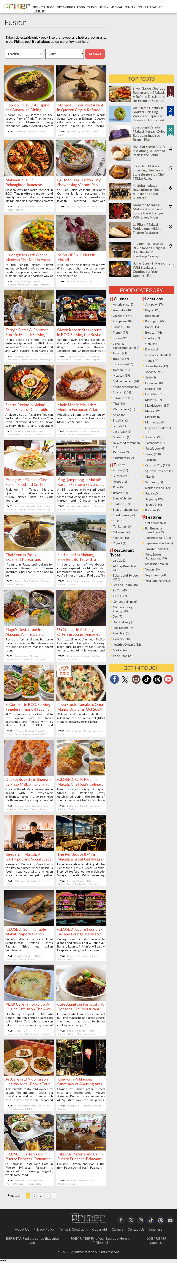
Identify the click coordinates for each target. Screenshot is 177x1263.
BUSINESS (38, 7)
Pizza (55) (119, 487)
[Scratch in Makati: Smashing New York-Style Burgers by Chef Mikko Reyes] (120, 179)
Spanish (72, 659)
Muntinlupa (46, 359)
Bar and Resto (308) (126, 584)
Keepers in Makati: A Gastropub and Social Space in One (28, 859)
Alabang (85, 581)
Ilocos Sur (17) (154, 372)
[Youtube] (168, 680)
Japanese (21, 209)
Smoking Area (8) (156, 564)
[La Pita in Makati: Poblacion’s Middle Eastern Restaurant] (120, 237)
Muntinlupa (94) (155, 422)
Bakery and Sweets (35, 431)
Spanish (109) (122, 392)
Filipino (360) (121, 327)
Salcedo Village (75, 881)
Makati (37, 281)
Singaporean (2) (123, 458)
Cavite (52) (152, 338)
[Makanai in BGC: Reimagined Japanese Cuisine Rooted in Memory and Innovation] (29, 175)
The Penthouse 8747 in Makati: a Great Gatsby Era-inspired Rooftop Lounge (80, 859)
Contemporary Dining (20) (123, 609)
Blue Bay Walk (31, 581)
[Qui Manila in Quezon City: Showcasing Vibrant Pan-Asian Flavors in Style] (81, 175)
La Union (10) (154, 383)
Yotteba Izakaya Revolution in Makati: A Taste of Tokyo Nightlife (148, 191)
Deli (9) (117, 616)
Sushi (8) (118, 521)
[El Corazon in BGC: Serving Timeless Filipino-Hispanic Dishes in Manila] (29, 699)
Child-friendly (13, 434)
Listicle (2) (119, 560)
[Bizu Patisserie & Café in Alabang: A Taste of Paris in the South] (120, 159)
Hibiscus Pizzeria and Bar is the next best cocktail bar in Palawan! (81, 1165)
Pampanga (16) (155, 443)
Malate (71, 955)
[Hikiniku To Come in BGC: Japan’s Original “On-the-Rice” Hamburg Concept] (120, 256)
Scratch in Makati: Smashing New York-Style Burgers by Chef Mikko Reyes (149, 172)
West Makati (83, 506)
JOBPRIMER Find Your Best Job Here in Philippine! (100, 1240)
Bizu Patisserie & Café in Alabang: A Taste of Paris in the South (149, 150)
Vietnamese (90, 1034)
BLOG (50, 7)
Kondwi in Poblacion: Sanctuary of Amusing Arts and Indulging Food (79, 1084)
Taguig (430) (153, 504)
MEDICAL (116, 7)
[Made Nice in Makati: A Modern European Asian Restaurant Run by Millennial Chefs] (81, 400)
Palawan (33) (153, 437)
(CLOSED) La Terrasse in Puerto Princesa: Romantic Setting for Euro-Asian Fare (28, 1159)
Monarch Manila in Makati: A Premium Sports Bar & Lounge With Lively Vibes (148, 211)
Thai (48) (119, 403)
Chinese (77, 359)
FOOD (81, 7)
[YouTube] (170, 1220)
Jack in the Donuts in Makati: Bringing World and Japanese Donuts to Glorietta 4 (148, 114)
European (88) (122, 321)
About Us (22, 1229)
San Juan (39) (154, 482)
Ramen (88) (120, 492)
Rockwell (72, 431)
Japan (18, 1030)
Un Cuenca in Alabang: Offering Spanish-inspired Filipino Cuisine (79, 634)
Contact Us (136, 1229)
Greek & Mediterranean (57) (126, 345)
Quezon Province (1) (159, 471)
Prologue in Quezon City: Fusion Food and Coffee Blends (26, 484)
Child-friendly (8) (156, 523)
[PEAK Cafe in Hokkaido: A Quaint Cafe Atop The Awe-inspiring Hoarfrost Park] (29, 999)
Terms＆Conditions (73, 1229)
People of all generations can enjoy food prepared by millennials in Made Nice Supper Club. (81, 418)
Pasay (18, 581)
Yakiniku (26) (121, 532)
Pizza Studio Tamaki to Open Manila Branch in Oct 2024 (80, 707)
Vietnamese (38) (124, 409)
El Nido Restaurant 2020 (28, 1105)
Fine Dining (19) (123, 627)
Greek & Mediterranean (80, 434)
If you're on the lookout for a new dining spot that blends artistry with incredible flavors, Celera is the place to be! (81, 270)
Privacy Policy (44, 1229)
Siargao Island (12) (157, 488)
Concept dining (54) (126, 601)
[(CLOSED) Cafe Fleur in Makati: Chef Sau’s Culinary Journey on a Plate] (81, 774)
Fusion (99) (120, 338)
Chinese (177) (122, 315)
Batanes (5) (153, 510)
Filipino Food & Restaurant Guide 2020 (26, 734)
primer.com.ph (84, 1251)
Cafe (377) (120, 596)
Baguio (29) (152, 310)
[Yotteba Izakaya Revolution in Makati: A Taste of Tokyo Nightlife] (120, 198)
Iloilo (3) (150, 377)
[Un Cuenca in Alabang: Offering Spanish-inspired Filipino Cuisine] (81, 625)
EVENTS (142, 7)
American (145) (123, 304)
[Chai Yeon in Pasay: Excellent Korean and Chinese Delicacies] (29, 550)
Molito (96, 656)
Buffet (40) (120, 590)
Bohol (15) (152, 327)
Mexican (45, 284)
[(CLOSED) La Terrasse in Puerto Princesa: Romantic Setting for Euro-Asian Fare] (29, 1149)
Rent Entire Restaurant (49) (156, 556)
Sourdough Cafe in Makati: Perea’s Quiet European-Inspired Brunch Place (149, 133)
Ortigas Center (40, 806)
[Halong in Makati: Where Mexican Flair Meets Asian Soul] (29, 250)
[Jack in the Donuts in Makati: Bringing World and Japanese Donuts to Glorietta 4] (120, 120)
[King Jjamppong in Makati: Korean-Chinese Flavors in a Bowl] (81, 475)
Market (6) (120, 650)
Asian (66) (119, 415)
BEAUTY (130, 7)
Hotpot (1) (120, 481)
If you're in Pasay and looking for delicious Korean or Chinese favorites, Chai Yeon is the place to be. (29, 570)
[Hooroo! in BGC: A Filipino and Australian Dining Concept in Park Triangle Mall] (29, 100)
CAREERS (39, 11)
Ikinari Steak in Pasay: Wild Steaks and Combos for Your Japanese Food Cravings (149, 271)
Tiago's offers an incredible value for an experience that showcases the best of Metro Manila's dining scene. (29, 644)
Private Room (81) (157, 549)
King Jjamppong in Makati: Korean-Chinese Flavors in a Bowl (80, 484)
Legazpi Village (23, 281)
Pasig (70, 1030)
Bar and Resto (13, 659)
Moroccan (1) (121, 437)
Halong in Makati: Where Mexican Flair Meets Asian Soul (27, 259)
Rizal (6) (150, 476)
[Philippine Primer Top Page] (16, 12)
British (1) (119, 426)
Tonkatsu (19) (122, 526)
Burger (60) (120, 470)
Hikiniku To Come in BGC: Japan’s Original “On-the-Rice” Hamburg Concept (149, 250)
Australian (20, 131)
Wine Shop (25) (123, 656)
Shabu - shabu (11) (125, 509)
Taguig (19, 206)
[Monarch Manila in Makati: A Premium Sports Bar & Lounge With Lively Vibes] (120, 218)
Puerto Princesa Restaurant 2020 (23, 1183)
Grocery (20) (121, 639)
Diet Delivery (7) (123, 622)
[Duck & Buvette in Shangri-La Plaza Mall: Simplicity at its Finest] (29, 774)
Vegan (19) (152, 569)
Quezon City (73, 131)
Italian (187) (121, 358)
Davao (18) (152, 349)
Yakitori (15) (121, 537)
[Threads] (157, 683)
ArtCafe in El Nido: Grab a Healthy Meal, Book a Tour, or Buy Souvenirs (28, 1084)
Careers (117, 1229)
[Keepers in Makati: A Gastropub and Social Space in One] (29, 849)
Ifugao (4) (151, 360)
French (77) (120, 332)
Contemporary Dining (17, 284)
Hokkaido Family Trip (17, 1034)
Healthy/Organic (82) (127, 644)
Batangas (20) (154, 321)
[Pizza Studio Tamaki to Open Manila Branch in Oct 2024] (81, 699)
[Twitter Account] (125, 683)
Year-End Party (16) (158, 580)
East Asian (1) (122, 431)
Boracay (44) (153, 332)
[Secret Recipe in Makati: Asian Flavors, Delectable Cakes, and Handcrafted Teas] (29, 400)
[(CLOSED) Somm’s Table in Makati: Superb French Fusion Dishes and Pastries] (29, 924)
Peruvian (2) (121, 452)
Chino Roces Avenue (17, 359)
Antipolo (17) (154, 304)
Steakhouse (64, 359)
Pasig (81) (151, 459)
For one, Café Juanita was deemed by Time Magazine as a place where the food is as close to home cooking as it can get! (81, 1019)
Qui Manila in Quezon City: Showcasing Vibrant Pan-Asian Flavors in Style (79, 184)
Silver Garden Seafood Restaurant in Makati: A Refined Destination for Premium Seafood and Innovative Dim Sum (149, 98)
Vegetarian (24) (155, 575)
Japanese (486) (123, 364)
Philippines (73, 1105)
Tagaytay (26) (154, 499)
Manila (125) (153, 411)
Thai (78, 1034)
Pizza (70, 731)
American (28, 659)
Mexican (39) (121, 375)
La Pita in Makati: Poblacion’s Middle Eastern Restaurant (147, 228)
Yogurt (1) (119, 543)
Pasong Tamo (22, 356)
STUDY (103, 7)
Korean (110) (121, 370)
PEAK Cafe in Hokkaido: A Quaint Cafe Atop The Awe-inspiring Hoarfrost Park (28, 1009)
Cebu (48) (151, 343)
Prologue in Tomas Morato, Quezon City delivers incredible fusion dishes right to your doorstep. (29, 495)
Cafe (26, 1030)
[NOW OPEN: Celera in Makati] (81, 250)
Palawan (19, 1180)
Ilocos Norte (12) (156, 366)
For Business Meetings (87, 884)
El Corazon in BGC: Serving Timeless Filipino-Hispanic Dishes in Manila (27, 709)
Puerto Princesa (35, 1180)
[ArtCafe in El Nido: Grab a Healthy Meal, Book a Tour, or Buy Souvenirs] (29, 1074)
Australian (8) (122, 310)
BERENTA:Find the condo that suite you (32, 1240)
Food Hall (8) (121, 633)
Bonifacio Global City (36, 206)
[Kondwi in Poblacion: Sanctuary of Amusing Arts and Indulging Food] (81, 1074)
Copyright (99, 1229)
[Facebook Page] (114, 680)
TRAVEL (92, 7)
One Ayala (28, 434)
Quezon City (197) (157, 465)
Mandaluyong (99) (157, 405)
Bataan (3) (152, 315)
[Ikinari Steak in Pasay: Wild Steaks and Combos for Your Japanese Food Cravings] (120, 276)
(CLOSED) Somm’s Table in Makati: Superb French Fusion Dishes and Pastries (27, 934)
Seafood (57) (121, 504)
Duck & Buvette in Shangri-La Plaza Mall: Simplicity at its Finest (28, 784)
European (94, 431)
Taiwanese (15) (123, 398)
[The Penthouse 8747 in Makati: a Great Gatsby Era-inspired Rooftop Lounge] (81, 849)
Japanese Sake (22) (158, 537)
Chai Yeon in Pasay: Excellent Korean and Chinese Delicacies (23, 559)
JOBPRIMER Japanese (156, 1240)
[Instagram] (136, 680)
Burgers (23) (121, 476)
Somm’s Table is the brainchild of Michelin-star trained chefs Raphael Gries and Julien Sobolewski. (29, 944)
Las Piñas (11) (154, 394)
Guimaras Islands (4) (158, 355)
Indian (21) (120, 353)
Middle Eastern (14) (126, 381)
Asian (61, 134)
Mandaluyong (22, 806)
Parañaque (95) (155, 448)
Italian (87, 731)
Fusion (42, 131)
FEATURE (156, 7)
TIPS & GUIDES (65, 7)
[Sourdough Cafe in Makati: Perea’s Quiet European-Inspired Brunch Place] (120, 140)
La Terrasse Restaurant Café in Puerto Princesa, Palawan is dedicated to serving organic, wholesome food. (29, 1169)
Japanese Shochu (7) (159, 543)
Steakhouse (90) (124, 515)
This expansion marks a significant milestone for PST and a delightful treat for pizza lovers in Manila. (81, 717)
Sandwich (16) (122, 498)
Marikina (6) (153, 416)
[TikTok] (146, 683)
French (85, 131)
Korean (71, 509)
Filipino (32, 131)
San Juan (11, 509)
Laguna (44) (153, 388)
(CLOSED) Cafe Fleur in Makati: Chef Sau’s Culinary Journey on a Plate (80, 784)
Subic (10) (151, 493)
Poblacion (72, 806)
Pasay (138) (153, 454)
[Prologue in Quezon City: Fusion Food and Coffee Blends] (29, 475)
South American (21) (126, 386)
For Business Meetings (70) (154, 530)
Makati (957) (153, 400)
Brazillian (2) (121, 420)
